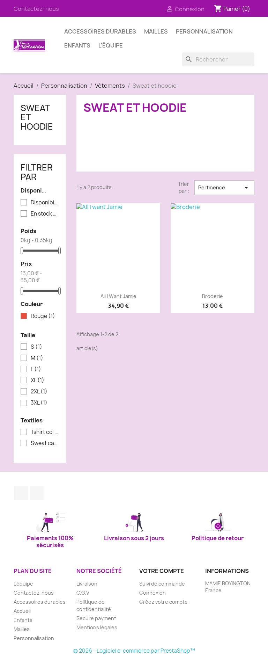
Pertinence (224, 187)
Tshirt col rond (45, 432)
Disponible (45, 202)
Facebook (21, 493)
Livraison (86, 583)
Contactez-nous (36, 9)
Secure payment (96, 618)
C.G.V (82, 592)
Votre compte (161, 571)
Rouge (43, 316)
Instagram (37, 493)
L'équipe (110, 45)
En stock (45, 213)
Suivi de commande (162, 583)
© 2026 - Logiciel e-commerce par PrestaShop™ (134, 650)
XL (37, 380)
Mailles (156, 31)
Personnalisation (204, 31)
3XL (39, 402)
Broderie (212, 296)
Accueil (22, 611)
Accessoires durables (100, 31)
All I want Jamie (118, 296)
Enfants (77, 45)
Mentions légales (96, 627)
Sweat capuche (45, 443)
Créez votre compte (163, 602)
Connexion (152, 592)
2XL (39, 391)
